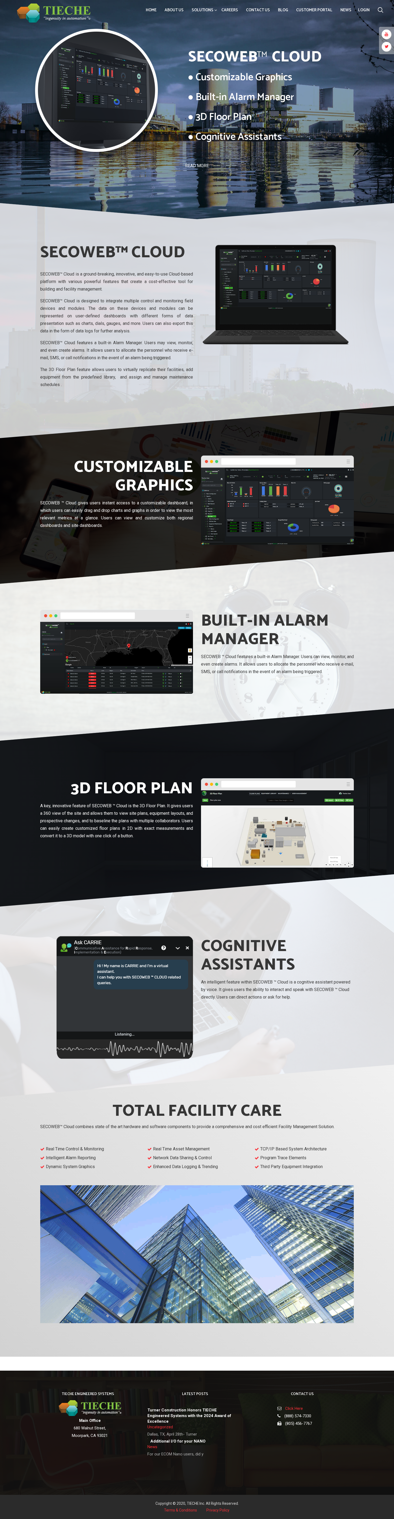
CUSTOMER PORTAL (314, 10)
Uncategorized (160, 1427)
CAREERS (229, 10)
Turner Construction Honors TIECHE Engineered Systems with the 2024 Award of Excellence (189, 1415)
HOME (151, 10)
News (152, 1446)
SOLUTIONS (202, 10)
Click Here (294, 1408)
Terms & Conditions (180, 1510)
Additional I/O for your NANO (178, 1441)
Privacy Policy (217, 1510)
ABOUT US (174, 10)
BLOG (283, 10)
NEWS (345, 10)
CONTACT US (258, 10)
